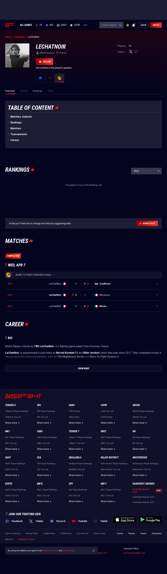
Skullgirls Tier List (77, 469)
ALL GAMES (26, 25)
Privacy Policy (32, 533)
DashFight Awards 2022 (143, 502)
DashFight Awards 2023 (143, 497)
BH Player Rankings (141, 437)
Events (120, 533)
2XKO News (74, 417)
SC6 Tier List (42, 469)
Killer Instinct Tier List (110, 469)
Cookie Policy (49, 533)
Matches (15, 128)
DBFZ (103, 431)
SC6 (39, 457)
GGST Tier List (11, 469)
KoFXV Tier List (12, 495)
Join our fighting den (24, 514)
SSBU (40, 431)
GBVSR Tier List (140, 417)
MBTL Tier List (43, 495)
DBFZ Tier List (107, 443)
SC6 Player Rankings (46, 463)
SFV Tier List (74, 495)
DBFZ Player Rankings (111, 437)
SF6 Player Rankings (46, 411)
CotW (77, 25)
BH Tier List (138, 443)
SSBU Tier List (43, 443)
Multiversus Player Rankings (145, 463)
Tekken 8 (10, 405)
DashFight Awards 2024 (141, 490)
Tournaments (18, 134)
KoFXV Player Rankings (15, 490)
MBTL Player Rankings (47, 490)
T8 (40, 25)
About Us (9, 539)
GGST (8, 457)
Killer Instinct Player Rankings (114, 463)
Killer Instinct (110, 457)
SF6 (51, 25)
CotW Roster (106, 417)
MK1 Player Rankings (14, 437)
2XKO (63, 25)
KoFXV (8, 483)
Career (14, 140)
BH (134, 431)
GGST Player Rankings (15, 463)
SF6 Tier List (42, 417)
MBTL (40, 483)
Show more (11, 422)
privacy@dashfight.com (134, 553)
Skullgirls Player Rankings (80, 463)
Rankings (16, 122)
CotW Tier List (107, 411)
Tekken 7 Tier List (76, 443)
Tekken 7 (74, 431)
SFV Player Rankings (78, 490)
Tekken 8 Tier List (13, 417)
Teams (143, 533)
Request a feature (27, 539)
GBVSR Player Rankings (143, 411)
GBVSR (136, 405)
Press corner (99, 533)
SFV (71, 483)
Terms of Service (12, 533)
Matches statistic (21, 116)
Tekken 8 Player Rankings (16, 411)
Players (131, 533)
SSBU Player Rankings (47, 437)
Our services (82, 533)
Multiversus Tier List (142, 469)
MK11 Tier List (107, 495)
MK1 (7, 431)
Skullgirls (75, 457)
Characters (157, 533)
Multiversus (140, 457)
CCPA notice (66, 533)
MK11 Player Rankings (111, 490)
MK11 (104, 483)
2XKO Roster (74, 411)
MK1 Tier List (11, 443)
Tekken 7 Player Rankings (80, 437)
